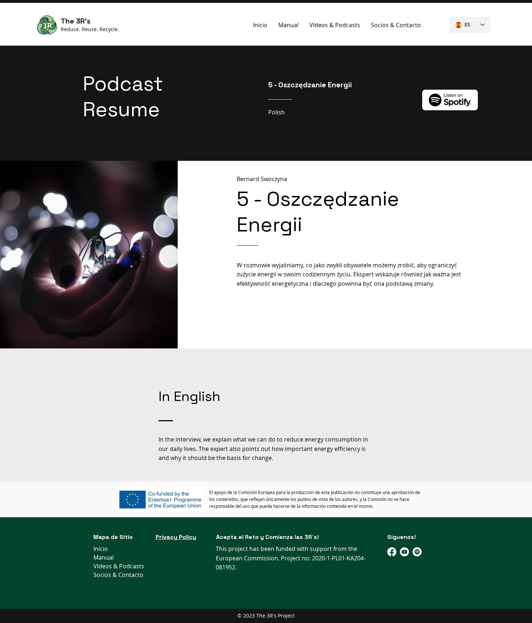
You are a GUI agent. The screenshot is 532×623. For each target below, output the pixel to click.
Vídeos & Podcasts (118, 566)
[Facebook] (391, 551)
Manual (103, 557)
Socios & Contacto (118, 575)
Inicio (100, 549)
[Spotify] (417, 551)
